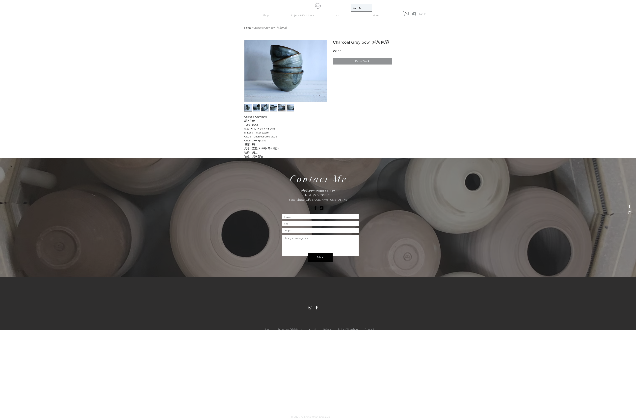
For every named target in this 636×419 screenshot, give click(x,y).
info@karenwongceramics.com (318, 190)
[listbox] (361, 8)
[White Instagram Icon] (629, 213)
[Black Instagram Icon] (321, 208)
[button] (361, 8)
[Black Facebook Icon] (315, 208)
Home (247, 27)
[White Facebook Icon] (629, 206)
